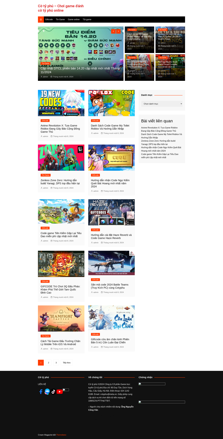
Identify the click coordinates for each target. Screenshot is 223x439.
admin (45, 77)
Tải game (87, 19)
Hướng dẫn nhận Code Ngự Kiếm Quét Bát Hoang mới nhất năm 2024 (110, 183)
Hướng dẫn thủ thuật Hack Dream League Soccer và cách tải (167, 64)
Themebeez (61, 435)
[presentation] (113, 31)
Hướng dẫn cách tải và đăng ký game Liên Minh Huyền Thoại (169, 36)
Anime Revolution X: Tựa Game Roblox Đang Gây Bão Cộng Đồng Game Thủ (60, 128)
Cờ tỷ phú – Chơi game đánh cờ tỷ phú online (61, 8)
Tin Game (60, 19)
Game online (74, 19)
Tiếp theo (66, 363)
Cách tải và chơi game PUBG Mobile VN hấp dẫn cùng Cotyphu (139, 36)
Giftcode (49, 19)
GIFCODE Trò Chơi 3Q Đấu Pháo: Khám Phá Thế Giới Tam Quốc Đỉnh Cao (60, 289)
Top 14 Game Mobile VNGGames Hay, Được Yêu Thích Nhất (138, 64)
